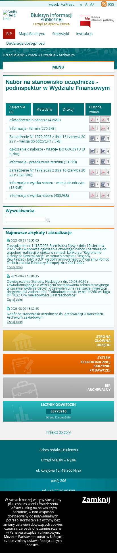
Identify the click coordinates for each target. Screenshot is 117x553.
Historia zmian (95, 109)
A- (81, 5)
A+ (92, 4)
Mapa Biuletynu (32, 33)
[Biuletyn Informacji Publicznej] (97, 26)
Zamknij (96, 499)
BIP (9, 33)
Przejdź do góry (58, 432)
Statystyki (60, 33)
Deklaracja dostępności (25, 43)
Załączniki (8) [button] (17, 109)
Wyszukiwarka (20, 211)
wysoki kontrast (61, 4)
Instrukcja (84, 33)
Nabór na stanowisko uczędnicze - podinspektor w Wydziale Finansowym (58, 85)
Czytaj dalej (15, 267)
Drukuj (68, 109)
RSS (110, 4)
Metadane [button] (44, 109)
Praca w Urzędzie (41, 55)
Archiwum (67, 55)
